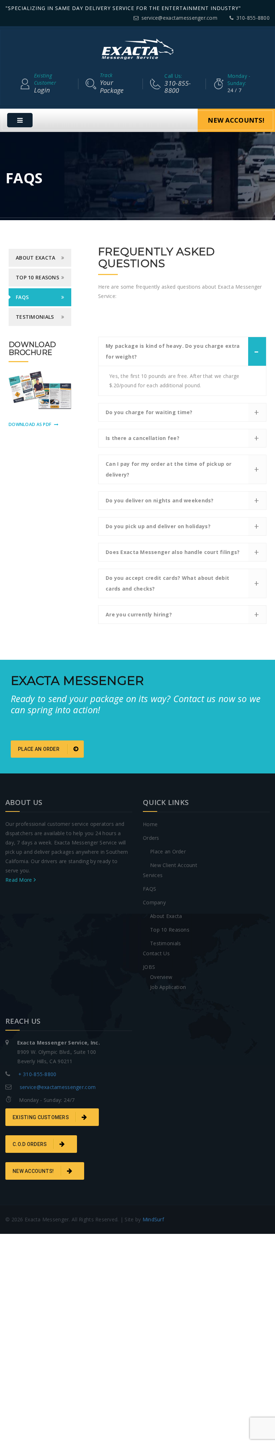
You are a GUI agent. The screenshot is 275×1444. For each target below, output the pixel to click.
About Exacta (166, 916)
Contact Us (156, 953)
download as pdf (30, 424)
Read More (19, 879)
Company (154, 902)
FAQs (22, 297)
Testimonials (35, 316)
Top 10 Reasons (169, 929)
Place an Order (168, 851)
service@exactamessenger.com (179, 17)
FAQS (149, 888)
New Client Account (173, 865)
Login (45, 83)
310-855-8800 (253, 17)
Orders (151, 837)
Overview (161, 977)
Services (153, 875)
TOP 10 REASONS (37, 277)
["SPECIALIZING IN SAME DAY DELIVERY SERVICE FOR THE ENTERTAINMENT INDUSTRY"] (137, 48)
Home (150, 824)
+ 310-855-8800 (37, 1074)
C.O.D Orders (30, 1144)
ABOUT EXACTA (35, 257)
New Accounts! (236, 120)
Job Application (168, 987)
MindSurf (153, 1219)
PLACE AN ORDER (39, 749)
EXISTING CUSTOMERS (41, 1117)
